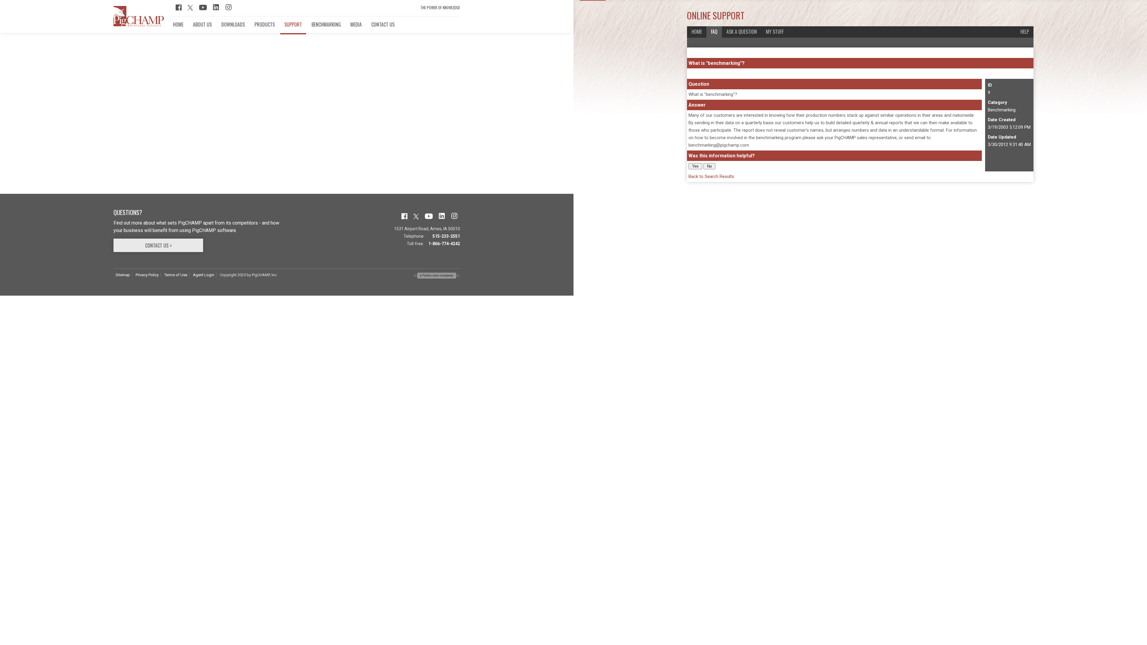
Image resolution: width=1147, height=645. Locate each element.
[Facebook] (179, 9)
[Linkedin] (216, 9)
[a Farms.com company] (436, 277)
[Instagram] (228, 9)
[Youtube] (203, 9)
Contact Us (156, 245)
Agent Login (203, 275)
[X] (190, 9)
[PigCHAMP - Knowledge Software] (139, 25)
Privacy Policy (147, 275)
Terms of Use (175, 275)
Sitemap (123, 275)
